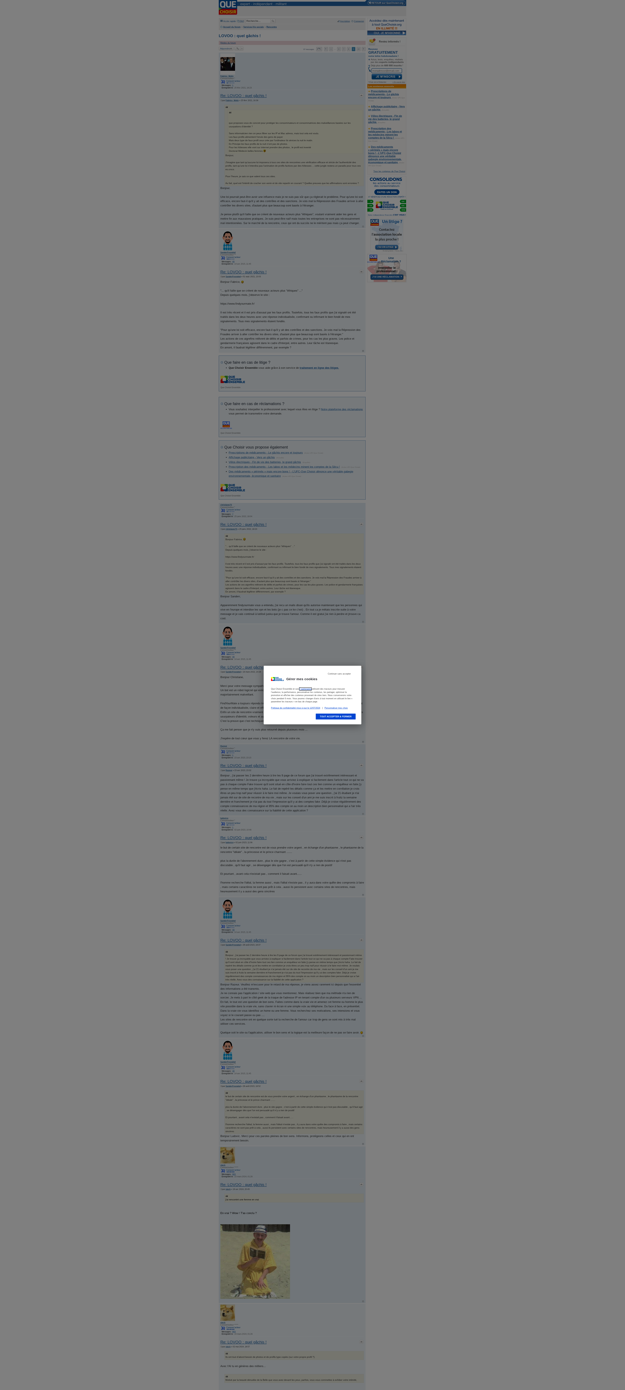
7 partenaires (305, 689)
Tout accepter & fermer (336, 716)
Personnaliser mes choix (336, 708)
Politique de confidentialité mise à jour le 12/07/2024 (295, 708)
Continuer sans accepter (339, 674)
